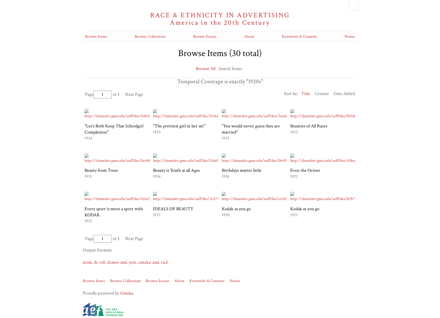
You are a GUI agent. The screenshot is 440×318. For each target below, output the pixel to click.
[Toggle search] (353, 5)
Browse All (205, 69)
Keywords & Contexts (299, 36)
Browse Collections (150, 36)
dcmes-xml (117, 262)
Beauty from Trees (101, 170)
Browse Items (96, 36)
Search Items (230, 69)
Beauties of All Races (308, 126)
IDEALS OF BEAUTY (173, 209)
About (249, 36)
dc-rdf (99, 262)
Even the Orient (305, 170)
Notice (350, 36)
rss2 (164, 262)
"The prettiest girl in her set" (179, 126)
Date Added (344, 94)
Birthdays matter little (242, 170)
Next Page (134, 94)
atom (87, 262)
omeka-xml (149, 262)
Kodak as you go (236, 209)
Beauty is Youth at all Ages (176, 170)
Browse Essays (204, 36)
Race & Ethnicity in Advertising (220, 19)
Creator (322, 94)
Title (305, 94)
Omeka (126, 293)
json (132, 262)
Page (89, 94)
